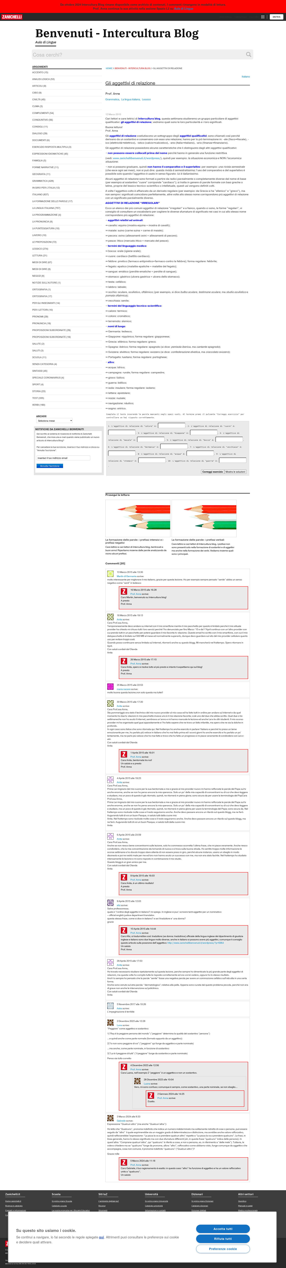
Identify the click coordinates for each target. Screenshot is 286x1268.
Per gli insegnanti (43, 303)
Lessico (37, 248)
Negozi (36, 276)
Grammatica (40, 181)
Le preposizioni (42, 242)
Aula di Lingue (183, 8)
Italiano (37, 194)
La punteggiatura (43, 228)
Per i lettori (40, 309)
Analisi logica (41, 79)
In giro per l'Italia (43, 187)
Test (35, 398)
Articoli (37, 86)
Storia (36, 391)
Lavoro (37, 235)
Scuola (37, 357)
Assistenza (225, 16)
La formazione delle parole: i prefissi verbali (198, 540)
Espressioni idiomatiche (47, 153)
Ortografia (39, 289)
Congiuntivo (40, 119)
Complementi (40, 113)
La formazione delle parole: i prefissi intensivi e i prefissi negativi (134, 541)
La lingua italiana (43, 208)
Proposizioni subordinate (49, 330)
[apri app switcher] (262, 16)
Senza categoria (42, 364)
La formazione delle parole (50, 201)
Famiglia (37, 160)
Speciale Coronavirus (46, 377)
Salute (36, 343)
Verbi (35, 404)
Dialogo (37, 133)
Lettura (37, 255)
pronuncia (39, 323)
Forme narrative (43, 167)
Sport (36, 384)
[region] (142, 1237)
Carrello (254, 16)
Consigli (37, 126)
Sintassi (37, 371)
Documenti (39, 140)
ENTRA (277, 16)
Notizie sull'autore (44, 282)
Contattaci (241, 16)
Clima (35, 106)
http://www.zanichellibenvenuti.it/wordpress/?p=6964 (195, 942)
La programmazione (45, 214)
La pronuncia (40, 221)
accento (37, 72)
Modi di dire (39, 262)
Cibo (35, 92)
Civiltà (36, 99)
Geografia (39, 174)
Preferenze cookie (223, 1249)
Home (109, 68)
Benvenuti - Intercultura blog (133, 68)
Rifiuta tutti (223, 1239)
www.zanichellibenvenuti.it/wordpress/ (137, 158)
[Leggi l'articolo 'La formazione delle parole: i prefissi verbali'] (204, 518)
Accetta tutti (223, 1229)
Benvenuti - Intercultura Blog (117, 33)
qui (101, 1237)
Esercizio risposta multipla (50, 147)
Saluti (36, 350)
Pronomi (37, 316)
